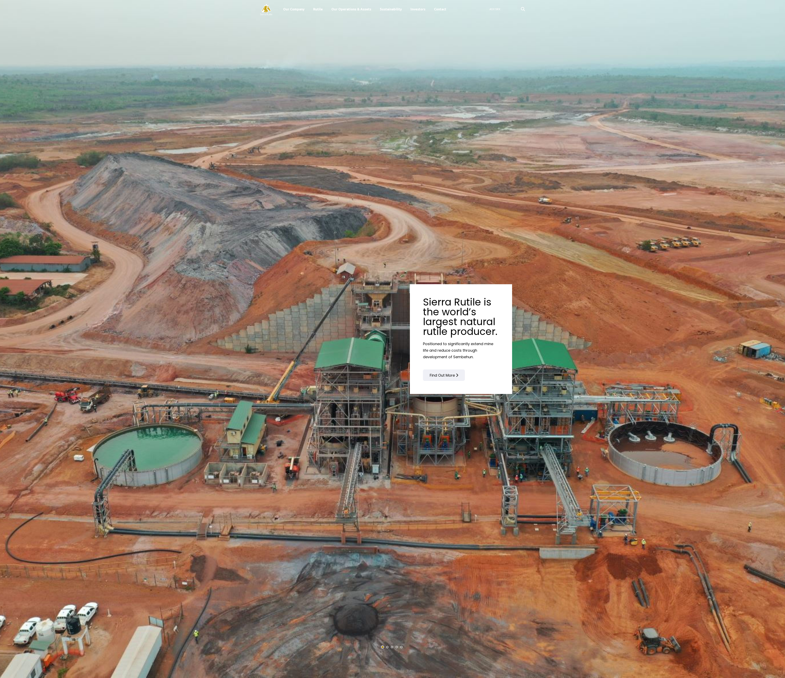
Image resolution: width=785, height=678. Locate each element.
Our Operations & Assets (351, 9)
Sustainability (391, 9)
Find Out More (306, 368)
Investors (417, 9)
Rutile (318, 9)
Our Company (294, 9)
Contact (440, 9)
